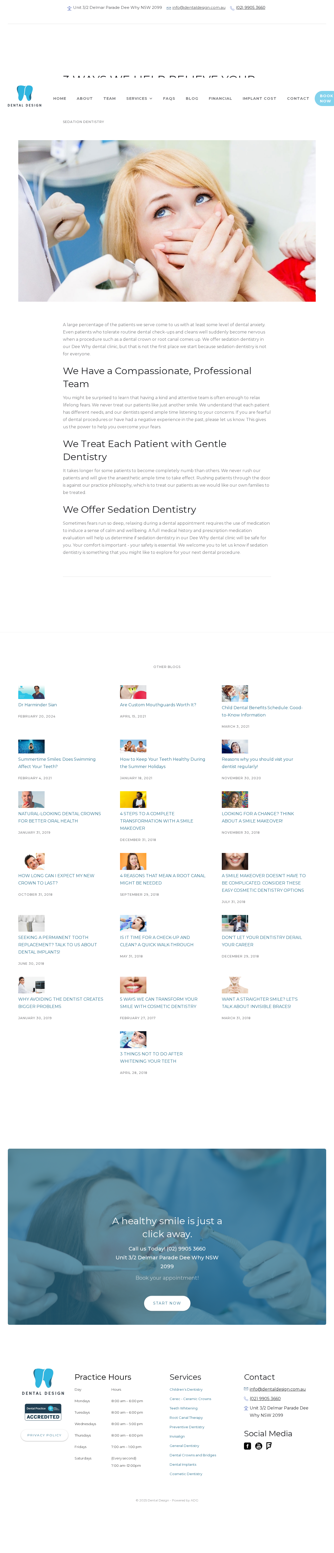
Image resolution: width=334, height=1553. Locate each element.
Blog (192, 98)
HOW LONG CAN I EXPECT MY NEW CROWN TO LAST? (56, 879)
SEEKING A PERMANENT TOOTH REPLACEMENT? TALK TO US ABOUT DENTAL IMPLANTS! (57, 945)
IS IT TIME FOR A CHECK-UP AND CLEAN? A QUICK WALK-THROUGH (157, 941)
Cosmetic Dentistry (186, 1474)
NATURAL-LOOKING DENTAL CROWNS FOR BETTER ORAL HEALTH (59, 817)
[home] (28, 96)
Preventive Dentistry (187, 1427)
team (109, 98)
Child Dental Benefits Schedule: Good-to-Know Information (262, 711)
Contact (298, 98)
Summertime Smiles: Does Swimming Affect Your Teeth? (57, 763)
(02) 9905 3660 (250, 7)
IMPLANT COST (260, 98)
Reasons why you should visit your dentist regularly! (257, 763)
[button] (139, 98)
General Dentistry (184, 1446)
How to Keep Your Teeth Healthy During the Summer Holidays (162, 763)
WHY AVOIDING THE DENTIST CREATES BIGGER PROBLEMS (60, 1003)
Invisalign (177, 1436)
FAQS (169, 98)
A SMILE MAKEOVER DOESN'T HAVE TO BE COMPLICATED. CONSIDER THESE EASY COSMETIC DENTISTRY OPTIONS (264, 883)
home (59, 98)
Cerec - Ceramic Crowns (190, 1399)
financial (220, 98)
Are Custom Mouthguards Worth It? (158, 704)
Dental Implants (183, 1464)
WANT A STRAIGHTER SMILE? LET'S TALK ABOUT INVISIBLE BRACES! (260, 1003)
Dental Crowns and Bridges (193, 1455)
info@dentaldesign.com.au (198, 7)
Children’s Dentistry (186, 1389)
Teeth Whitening (184, 1408)
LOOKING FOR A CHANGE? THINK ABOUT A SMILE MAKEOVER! (258, 817)
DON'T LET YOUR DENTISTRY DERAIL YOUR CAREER (262, 941)
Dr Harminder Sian (37, 704)
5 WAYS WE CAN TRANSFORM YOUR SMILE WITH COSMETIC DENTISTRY (159, 1003)
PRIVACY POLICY (44, 1435)
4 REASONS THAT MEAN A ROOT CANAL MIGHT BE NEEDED (162, 879)
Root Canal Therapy (186, 1417)
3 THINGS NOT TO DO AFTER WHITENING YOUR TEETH (151, 1057)
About (85, 98)
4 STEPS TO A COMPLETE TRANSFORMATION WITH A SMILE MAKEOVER (156, 821)
